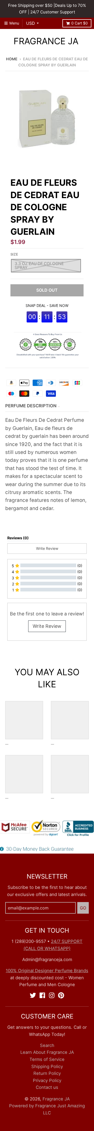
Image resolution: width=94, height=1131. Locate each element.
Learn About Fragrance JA (47, 1052)
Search (47, 1045)
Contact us (47, 1087)
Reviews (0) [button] (18, 538)
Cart (79, 23)
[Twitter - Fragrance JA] (33, 995)
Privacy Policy (47, 1080)
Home (11, 59)
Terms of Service (47, 1059)
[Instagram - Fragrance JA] (52, 995)
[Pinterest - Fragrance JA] (61, 995)
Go (83, 907)
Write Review (47, 626)
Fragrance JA (46, 41)
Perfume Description (30, 405)
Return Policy (47, 1073)
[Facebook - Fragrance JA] (42, 995)
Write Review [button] (47, 548)
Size (14, 254)
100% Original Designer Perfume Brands (47, 970)
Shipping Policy (47, 1066)
